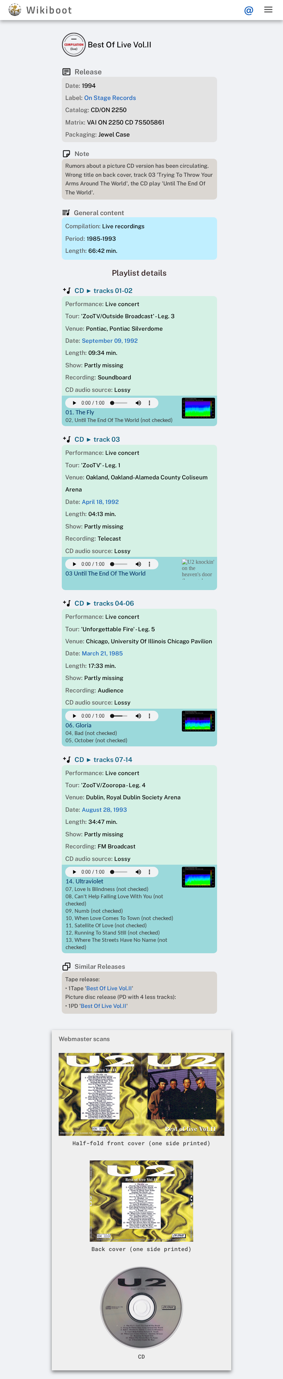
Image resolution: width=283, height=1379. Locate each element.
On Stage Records (110, 97)
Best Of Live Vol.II (109, 988)
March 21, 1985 (102, 653)
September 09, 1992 (110, 340)
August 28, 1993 (104, 809)
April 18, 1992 (100, 501)
